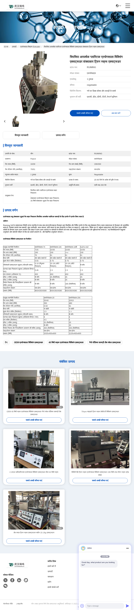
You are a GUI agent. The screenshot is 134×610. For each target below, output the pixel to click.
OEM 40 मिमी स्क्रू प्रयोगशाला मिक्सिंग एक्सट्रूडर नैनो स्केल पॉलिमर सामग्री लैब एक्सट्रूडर (34, 412)
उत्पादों (14, 47)
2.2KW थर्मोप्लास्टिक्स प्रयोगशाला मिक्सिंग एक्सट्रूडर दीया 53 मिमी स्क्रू (34, 472)
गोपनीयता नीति (8, 604)
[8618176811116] (26, 580)
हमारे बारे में (52, 566)
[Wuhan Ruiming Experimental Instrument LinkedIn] (19, 580)
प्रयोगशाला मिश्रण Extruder (30, 47)
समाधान (51, 577)
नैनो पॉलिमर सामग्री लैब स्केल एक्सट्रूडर (105, 342)
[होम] (17, 567)
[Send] (127, 606)
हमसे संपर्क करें (53, 587)
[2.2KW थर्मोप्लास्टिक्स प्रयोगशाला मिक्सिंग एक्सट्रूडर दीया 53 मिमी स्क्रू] (34, 450)
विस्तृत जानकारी (21, 135)
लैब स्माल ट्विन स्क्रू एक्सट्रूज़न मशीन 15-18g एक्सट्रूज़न (34, 533)
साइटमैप (20, 604)
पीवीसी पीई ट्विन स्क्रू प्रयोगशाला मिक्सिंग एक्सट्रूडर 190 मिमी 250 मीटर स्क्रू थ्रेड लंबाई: (100, 473)
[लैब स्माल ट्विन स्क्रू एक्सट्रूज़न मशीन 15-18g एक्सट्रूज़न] (34, 510)
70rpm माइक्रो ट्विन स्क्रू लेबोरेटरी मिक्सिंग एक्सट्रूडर (100, 411)
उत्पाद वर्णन (60, 135)
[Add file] (82, 606)
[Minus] (127, 548)
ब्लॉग (49, 582)
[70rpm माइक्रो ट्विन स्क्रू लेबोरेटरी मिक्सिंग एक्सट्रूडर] (100, 389)
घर (7, 47)
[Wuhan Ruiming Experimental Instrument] (17, 6)
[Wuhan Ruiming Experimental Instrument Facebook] (12, 580)
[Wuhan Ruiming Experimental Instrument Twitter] (5, 580)
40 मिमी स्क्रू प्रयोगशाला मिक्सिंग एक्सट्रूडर (66, 342)
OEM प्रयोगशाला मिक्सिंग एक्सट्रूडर (28, 342)
